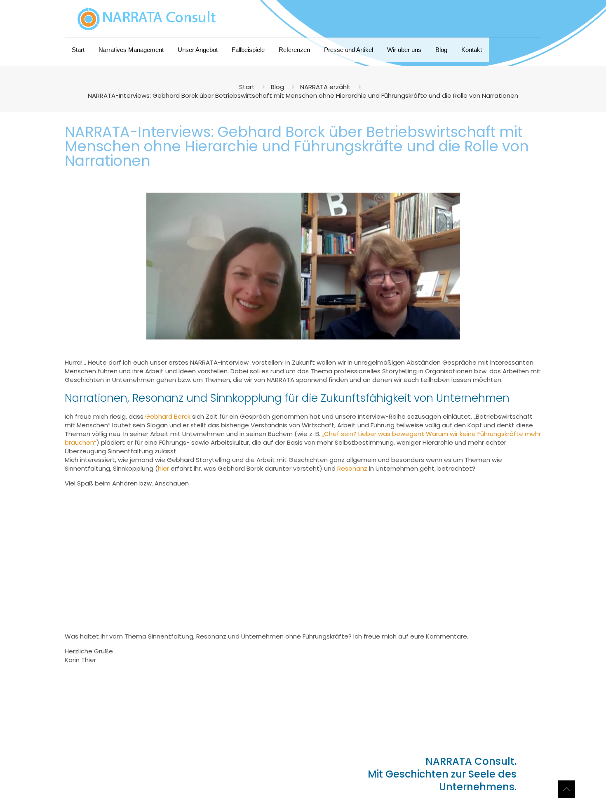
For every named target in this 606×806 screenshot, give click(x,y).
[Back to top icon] (566, 789)
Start (247, 86)
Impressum (87, 782)
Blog (277, 86)
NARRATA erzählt (325, 86)
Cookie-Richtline (193, 782)
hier (163, 468)
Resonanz (352, 468)
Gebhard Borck (167, 416)
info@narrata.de (111, 767)
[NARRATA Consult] (146, 18)
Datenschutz (149, 782)
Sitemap (117, 782)
